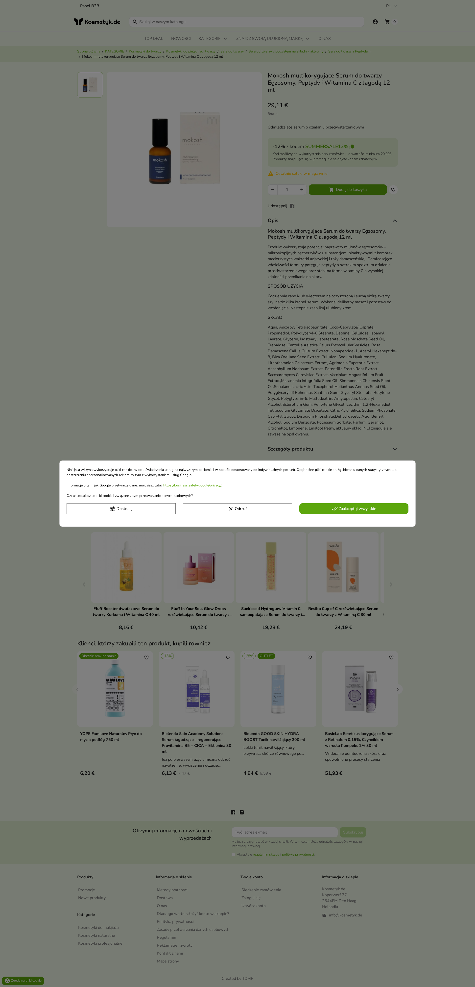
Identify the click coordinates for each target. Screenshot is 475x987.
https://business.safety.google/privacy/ (192, 485)
